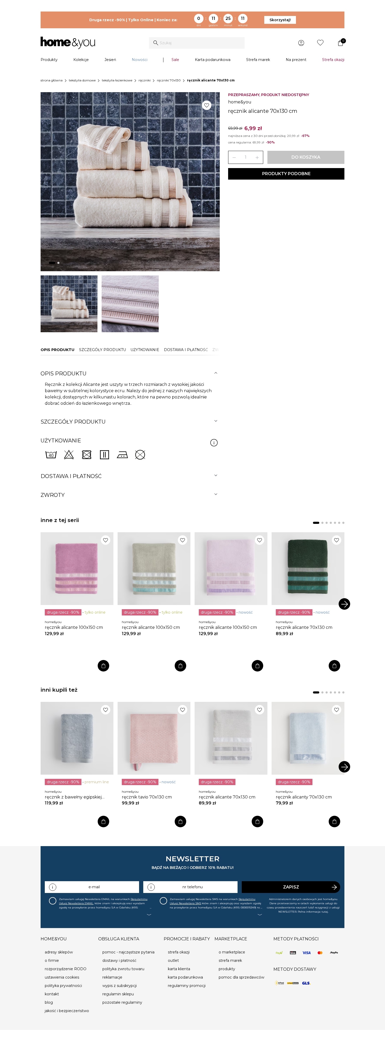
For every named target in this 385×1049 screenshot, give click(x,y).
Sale (175, 59)
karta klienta (179, 969)
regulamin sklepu (118, 994)
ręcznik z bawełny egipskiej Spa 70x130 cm (73, 797)
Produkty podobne (286, 173)
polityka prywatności (63, 985)
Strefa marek (258, 59)
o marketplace (232, 952)
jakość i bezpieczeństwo (67, 1010)
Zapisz (291, 887)
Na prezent (296, 59)
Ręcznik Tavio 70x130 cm (147, 797)
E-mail (94, 887)
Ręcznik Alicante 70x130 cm (304, 627)
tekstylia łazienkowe (117, 80)
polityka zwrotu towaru (123, 969)
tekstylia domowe (82, 80)
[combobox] (197, 43)
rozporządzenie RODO (65, 969)
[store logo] (68, 43)
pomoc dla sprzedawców (241, 977)
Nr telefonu (193, 887)
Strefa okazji (333, 59)
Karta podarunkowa (212, 59)
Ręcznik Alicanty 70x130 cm (304, 797)
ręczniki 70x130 (169, 80)
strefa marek (230, 960)
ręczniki (145, 80)
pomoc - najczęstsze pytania (128, 952)
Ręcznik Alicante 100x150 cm (74, 627)
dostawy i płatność (119, 960)
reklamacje (112, 977)
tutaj (325, 911)
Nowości (139, 59)
